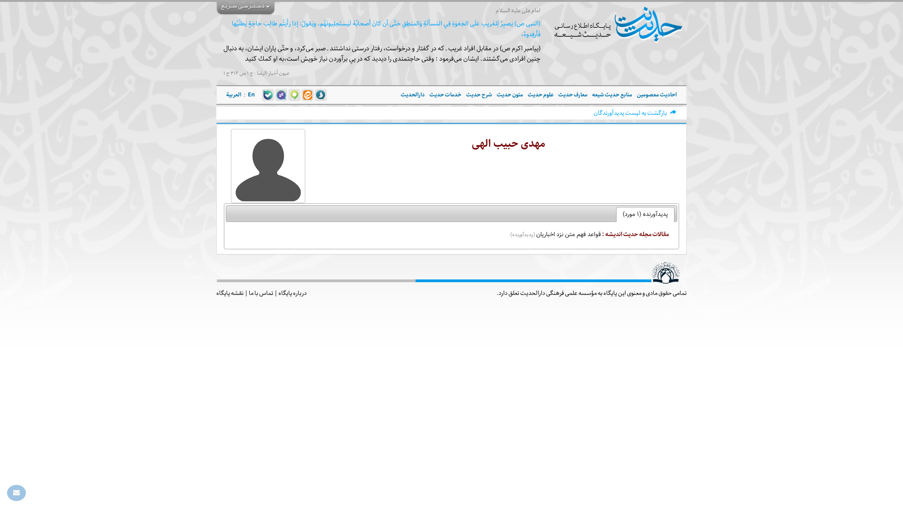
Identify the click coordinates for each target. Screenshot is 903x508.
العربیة (233, 94)
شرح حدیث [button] (479, 94)
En (251, 94)
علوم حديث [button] (541, 94)
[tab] (645, 214)
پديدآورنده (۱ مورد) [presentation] (645, 214)
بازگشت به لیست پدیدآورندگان (630, 113)
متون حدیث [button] (510, 94)
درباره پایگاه (292, 293)
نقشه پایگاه (230, 293)
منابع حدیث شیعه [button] (612, 94)
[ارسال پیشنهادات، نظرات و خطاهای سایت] (16, 493)
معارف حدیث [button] (572, 94)
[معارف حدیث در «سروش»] (320, 95)
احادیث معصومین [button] (657, 94)
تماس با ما (261, 293)
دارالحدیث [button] (413, 94)
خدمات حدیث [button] (445, 94)
